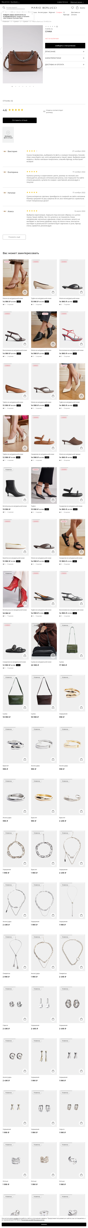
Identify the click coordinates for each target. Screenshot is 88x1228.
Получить (44, 645)
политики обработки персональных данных (46, 651)
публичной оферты (43, 650)
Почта (28, 634)
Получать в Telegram (45, 628)
